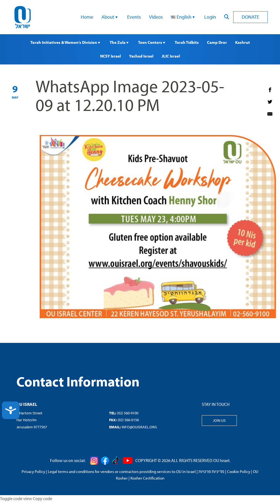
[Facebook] (270, 89)
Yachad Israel (141, 56)
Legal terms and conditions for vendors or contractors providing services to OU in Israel (122, 471)
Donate (250, 17)
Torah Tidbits (187, 42)
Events (134, 17)
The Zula (118, 42)
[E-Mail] (270, 114)
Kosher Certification (147, 478)
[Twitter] (270, 102)
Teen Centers (150, 42)
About (108, 17)
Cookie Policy (238, 471)
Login (210, 17)
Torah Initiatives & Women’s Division (64, 42)
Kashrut (242, 42)
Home (87, 17)
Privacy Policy (33, 471)
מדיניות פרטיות (211, 471)
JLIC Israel (171, 56)
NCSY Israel (110, 56)
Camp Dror (217, 42)
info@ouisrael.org (139, 426)
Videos (156, 17)
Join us (219, 420)
